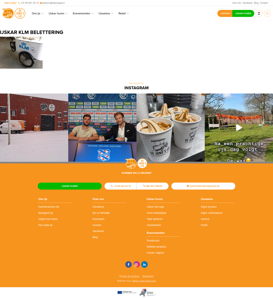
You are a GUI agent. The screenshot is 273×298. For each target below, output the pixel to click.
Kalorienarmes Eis (48, 206)
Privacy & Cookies (129, 276)
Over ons (236, 3)
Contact (264, 3)
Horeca (205, 219)
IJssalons (207, 199)
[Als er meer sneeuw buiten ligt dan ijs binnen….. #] (34, 128)
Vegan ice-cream (48, 219)
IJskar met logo (155, 206)
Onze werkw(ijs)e (156, 212)
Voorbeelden (154, 225)
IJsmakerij (98, 206)
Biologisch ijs (45, 212)
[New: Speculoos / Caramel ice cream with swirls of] (170, 128)
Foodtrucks (153, 240)
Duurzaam (98, 219)
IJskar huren (243, 13)
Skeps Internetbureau (144, 281)
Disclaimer (148, 276)
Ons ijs (42, 199)
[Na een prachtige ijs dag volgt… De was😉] (239, 128)
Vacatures (247, 3)
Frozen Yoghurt (155, 252)
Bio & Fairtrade (101, 212)
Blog (256, 3)
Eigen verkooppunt (211, 212)
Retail (204, 225)
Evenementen (156, 233)
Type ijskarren (155, 219)
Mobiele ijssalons (156, 246)
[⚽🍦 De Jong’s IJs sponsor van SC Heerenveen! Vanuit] (102, 128)
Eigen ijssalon (209, 206)
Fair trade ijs (45, 225)
